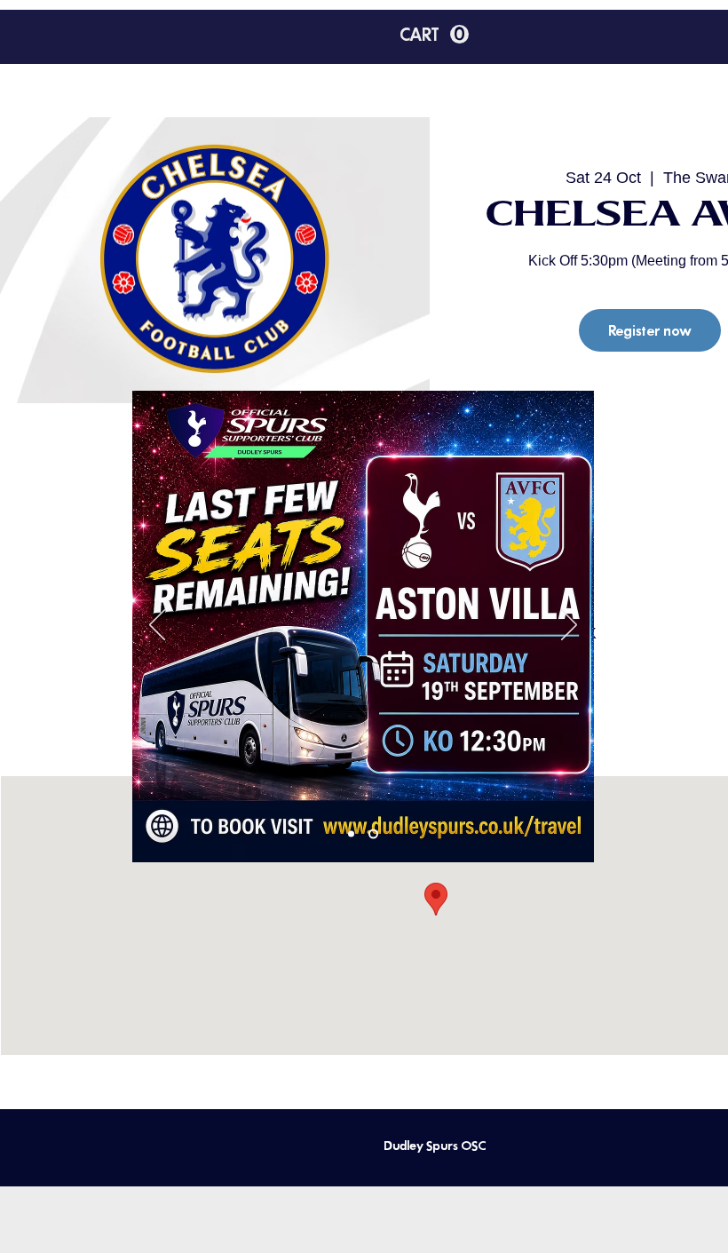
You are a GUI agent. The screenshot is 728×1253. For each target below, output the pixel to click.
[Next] (569, 626)
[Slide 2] (373, 834)
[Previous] (157, 626)
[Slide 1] (351, 834)
